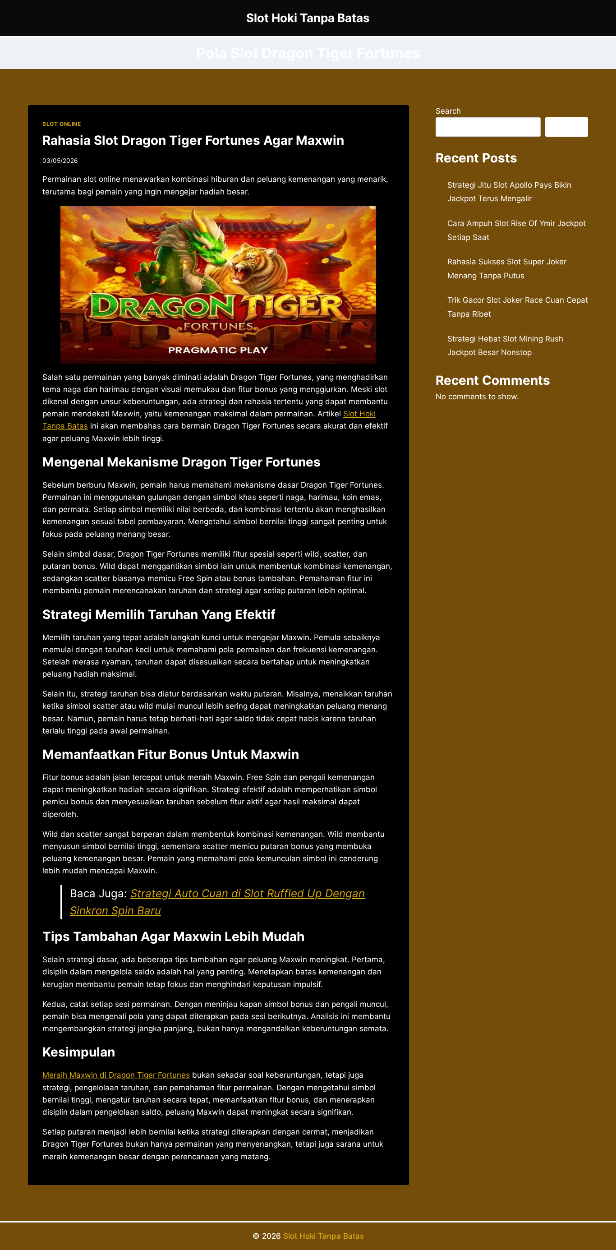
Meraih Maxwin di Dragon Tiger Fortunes (116, 1074)
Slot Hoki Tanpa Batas (323, 1236)
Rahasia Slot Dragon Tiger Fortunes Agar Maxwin (193, 140)
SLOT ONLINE (61, 123)
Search (448, 110)
